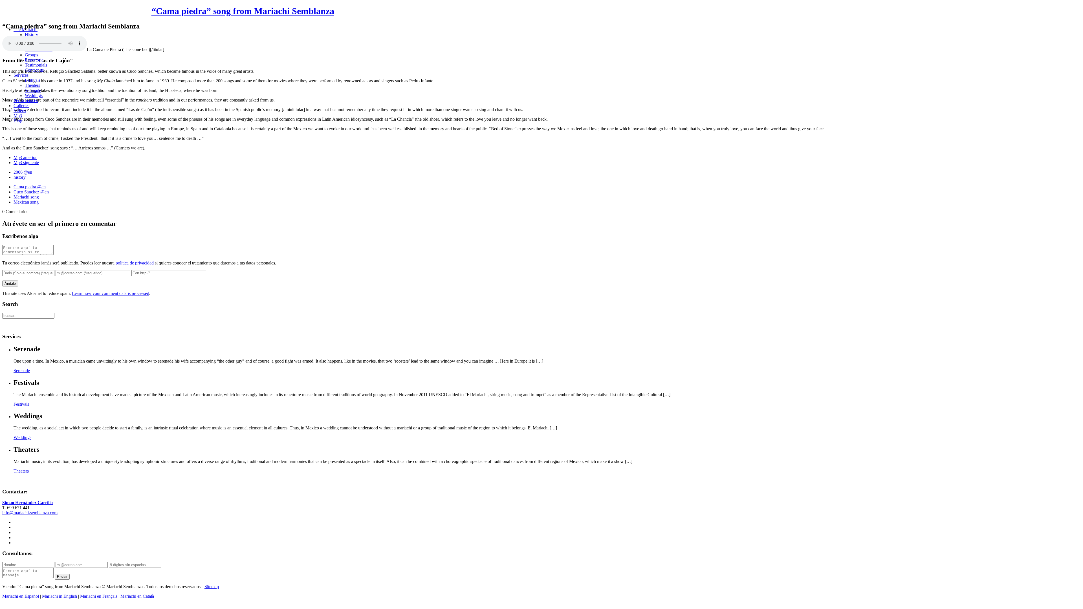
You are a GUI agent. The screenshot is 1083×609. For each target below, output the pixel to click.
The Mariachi (26, 29)
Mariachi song (26, 197)
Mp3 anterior (25, 157)
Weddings (34, 95)
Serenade (33, 90)
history (20, 177)
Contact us (34, 70)
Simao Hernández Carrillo (27, 502)
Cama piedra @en (30, 186)
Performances (26, 100)
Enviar (62, 577)
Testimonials (36, 65)
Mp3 (18, 115)
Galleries (21, 105)
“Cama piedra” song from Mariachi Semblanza (242, 11)
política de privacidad (135, 263)
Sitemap (211, 586)
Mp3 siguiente (26, 162)
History (31, 34)
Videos (20, 110)
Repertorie (34, 60)
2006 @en (23, 172)
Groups (31, 54)
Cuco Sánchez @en (31, 191)
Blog (18, 120)
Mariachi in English (59, 596)
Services (21, 75)
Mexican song (26, 202)
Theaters (32, 85)
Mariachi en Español (20, 596)
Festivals (32, 80)
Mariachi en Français (98, 596)
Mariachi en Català (137, 596)
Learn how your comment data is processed (110, 293)
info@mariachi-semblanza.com (30, 512)
